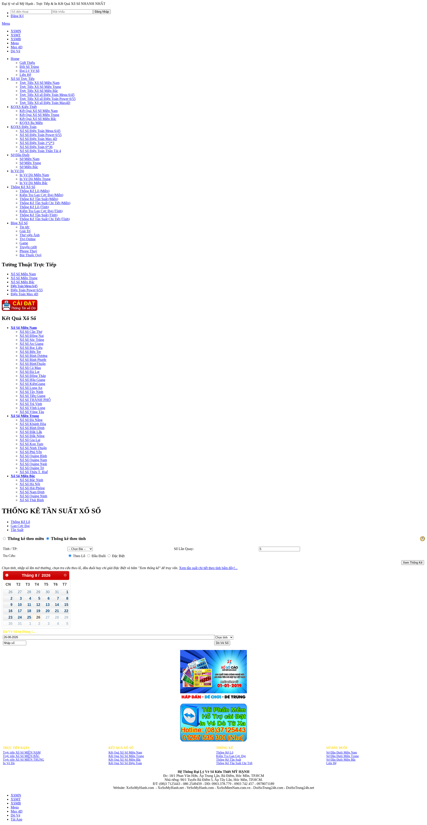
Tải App (16, 819)
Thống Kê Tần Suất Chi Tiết (234, 763)
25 (29, 617)
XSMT (16, 35)
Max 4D (16, 47)
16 (10, 611)
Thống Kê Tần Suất (228, 759)
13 (48, 605)
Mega (15, 43)
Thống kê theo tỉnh (68, 538)
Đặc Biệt (118, 556)
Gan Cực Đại (20, 526)
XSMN (16, 31)
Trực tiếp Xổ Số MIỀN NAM (21, 752)
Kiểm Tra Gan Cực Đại (231, 756)
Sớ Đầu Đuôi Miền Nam (341, 752)
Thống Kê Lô (20, 522)
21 (57, 611)
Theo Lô (78, 556)
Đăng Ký (17, 16)
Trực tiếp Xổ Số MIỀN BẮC (21, 756)
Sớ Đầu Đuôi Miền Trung (342, 756)
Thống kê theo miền (25, 538)
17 (20, 611)
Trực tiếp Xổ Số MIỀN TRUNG (23, 759)
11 (29, 605)
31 (57, 592)
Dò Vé (15, 51)
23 (10, 617)
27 (20, 592)
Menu (6, 23)
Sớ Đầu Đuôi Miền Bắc (341, 759)
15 (66, 605)
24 (20, 617)
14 (57, 605)
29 (38, 592)
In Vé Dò (9, 763)
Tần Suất (17, 530)
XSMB (16, 39)
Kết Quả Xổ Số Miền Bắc (125, 759)
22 (66, 611)
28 (29, 592)
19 (38, 611)
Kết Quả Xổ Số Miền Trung (126, 756)
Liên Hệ (331, 763)
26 (10, 592)
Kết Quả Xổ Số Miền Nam (125, 752)
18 (29, 611)
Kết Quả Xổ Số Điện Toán (125, 763)
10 (20, 605)
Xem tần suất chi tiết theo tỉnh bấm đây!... (208, 568)
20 (48, 611)
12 (38, 605)
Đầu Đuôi (98, 556)
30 (48, 592)
